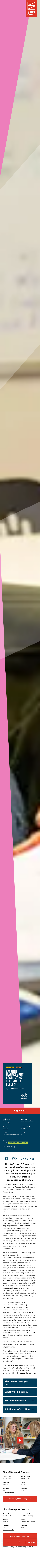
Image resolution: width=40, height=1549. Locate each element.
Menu (33, 1542)
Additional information (17, 1409)
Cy (8, 1542)
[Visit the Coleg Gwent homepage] (31, 8)
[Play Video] (20, 1440)
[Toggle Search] (20, 1542)
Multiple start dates (27, 1121)
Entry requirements (15, 1400)
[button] (9, 1147)
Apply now (20, 1110)
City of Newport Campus (11, 1135)
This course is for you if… (16, 1383)
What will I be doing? (16, 1392)
